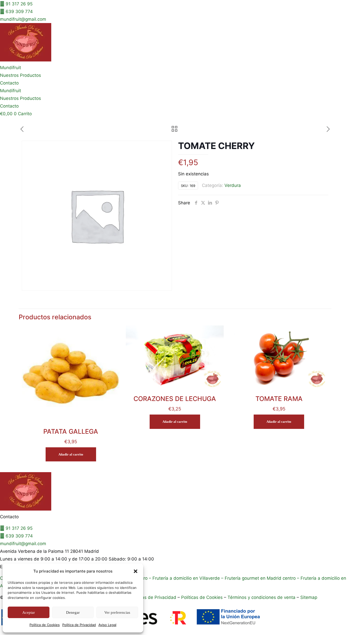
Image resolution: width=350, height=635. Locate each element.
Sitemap (308, 605)
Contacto (9, 83)
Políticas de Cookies (202, 605)
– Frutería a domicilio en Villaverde (184, 585)
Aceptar (28, 612)
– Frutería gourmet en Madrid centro (258, 585)
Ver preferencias (117, 612)
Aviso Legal (107, 625)
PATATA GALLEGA (70, 439)
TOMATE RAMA (279, 406)
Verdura (232, 193)
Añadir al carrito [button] (70, 462)
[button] (135, 571)
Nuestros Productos (20, 75)
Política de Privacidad (79, 625)
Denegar (73, 612)
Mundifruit (10, 67)
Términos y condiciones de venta (261, 605)
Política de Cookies (44, 625)
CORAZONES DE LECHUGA (174, 406)
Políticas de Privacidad (152, 605)
